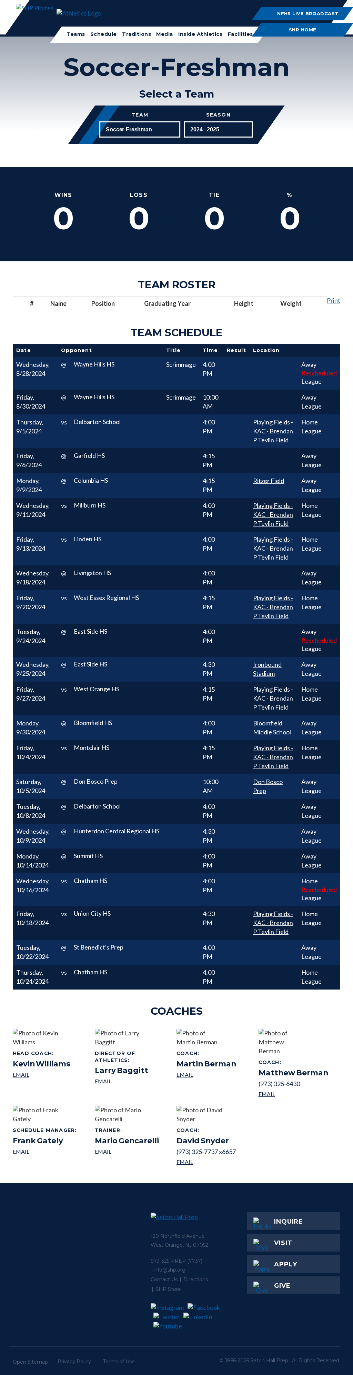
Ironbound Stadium (267, 669)
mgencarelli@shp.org (127, 1151)
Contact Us (164, 1279)
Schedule (103, 34)
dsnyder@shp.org (206, 1162)
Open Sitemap (30, 1362)
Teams (76, 34)
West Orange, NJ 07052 (179, 1245)
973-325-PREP (168, 1261)
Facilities (240, 34)
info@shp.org (169, 1270)
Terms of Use (119, 1361)
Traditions (136, 34)
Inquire (288, 1221)
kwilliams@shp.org (41, 1074)
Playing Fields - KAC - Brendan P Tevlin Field (273, 431)
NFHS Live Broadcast (308, 13)
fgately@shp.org (46, 1151)
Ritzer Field (268, 480)
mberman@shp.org (206, 1074)
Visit (283, 1243)
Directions (195, 1279)
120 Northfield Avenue (178, 1236)
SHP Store (168, 1289)
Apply (285, 1264)
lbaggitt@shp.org (133, 1081)
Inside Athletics (200, 34)
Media (164, 34)
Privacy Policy (74, 1361)
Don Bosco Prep (268, 786)
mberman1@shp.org (293, 1094)
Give (282, 1285)
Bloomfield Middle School (272, 727)
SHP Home (303, 29)
